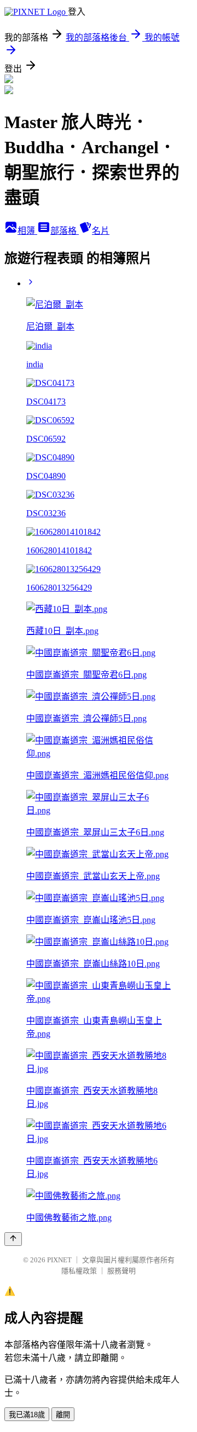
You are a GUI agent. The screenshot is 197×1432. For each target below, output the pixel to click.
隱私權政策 (79, 1271)
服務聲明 (121, 1271)
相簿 (27, 230)
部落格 (64, 230)
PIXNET (59, 1260)
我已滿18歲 (27, 1415)
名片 (100, 230)
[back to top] (13, 1239)
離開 (63, 1415)
